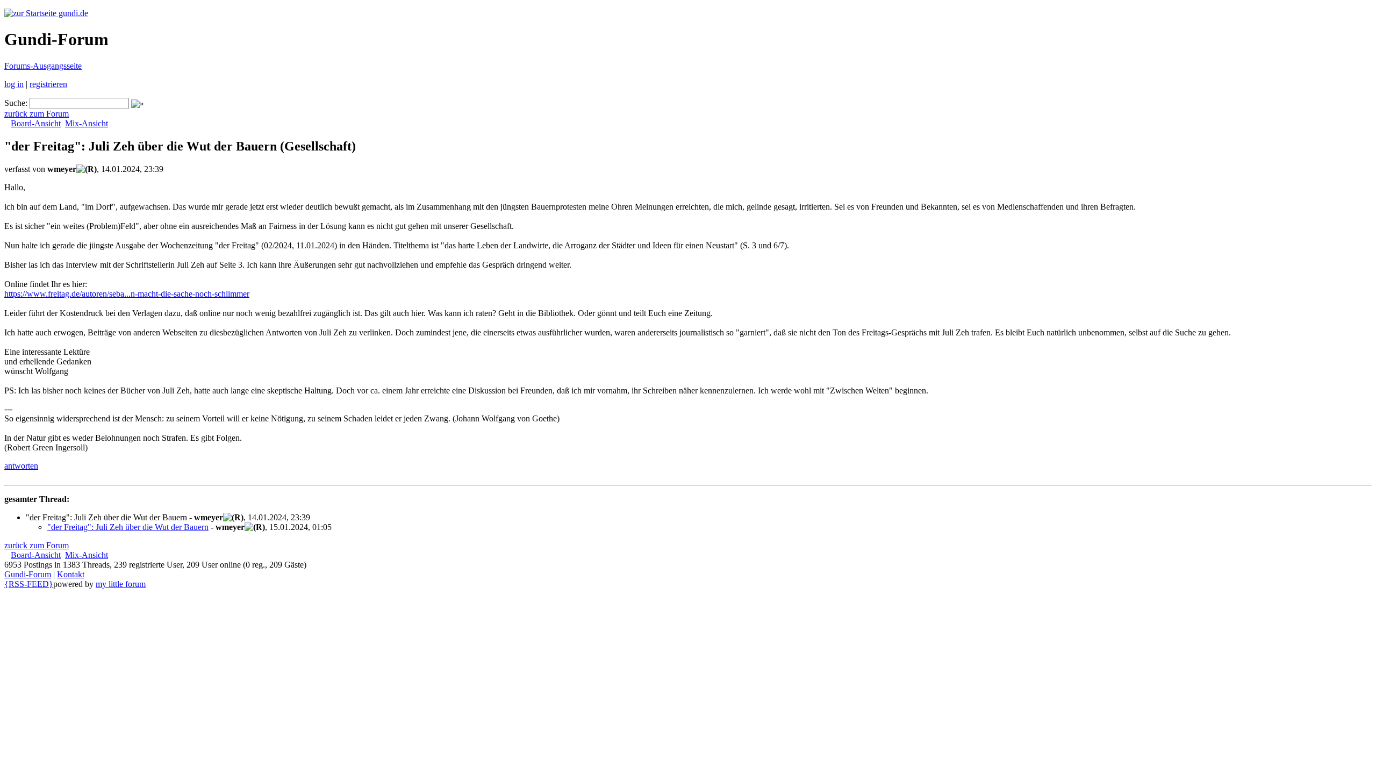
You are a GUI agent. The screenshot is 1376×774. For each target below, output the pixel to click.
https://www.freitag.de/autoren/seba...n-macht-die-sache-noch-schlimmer (126, 293)
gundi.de (72, 13)
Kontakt (70, 574)
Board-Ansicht (36, 123)
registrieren (48, 84)
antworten (21, 465)
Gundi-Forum (27, 574)
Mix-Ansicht (86, 123)
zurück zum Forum (36, 113)
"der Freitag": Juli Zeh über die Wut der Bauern (128, 527)
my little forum (121, 584)
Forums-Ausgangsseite (43, 65)
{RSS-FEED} (28, 584)
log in (14, 84)
